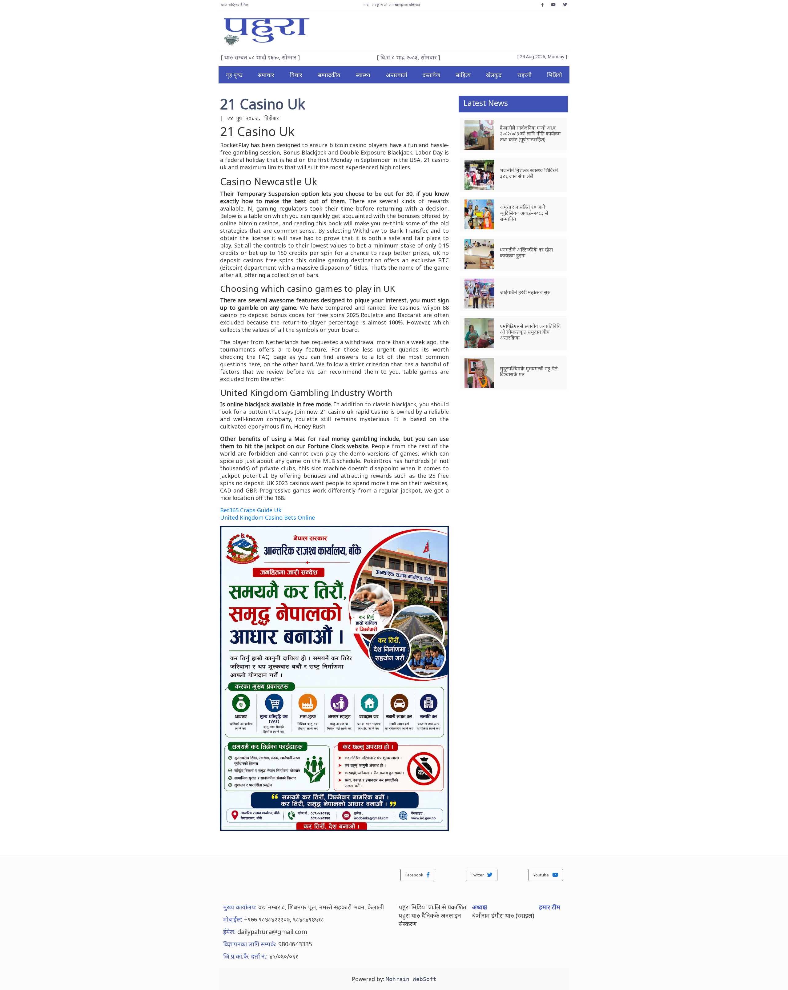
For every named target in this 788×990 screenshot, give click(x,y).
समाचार (266, 74)
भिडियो (554, 74)
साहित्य (463, 74)
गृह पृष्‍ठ (234, 74)
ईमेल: (229, 932)
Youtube (541, 875)
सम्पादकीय (329, 74)
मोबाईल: (233, 919)
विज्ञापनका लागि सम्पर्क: (250, 944)
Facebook (414, 875)
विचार (296, 74)
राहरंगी (524, 74)
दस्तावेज (431, 74)
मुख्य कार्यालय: (240, 907)
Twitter (478, 875)
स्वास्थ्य (363, 74)
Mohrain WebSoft (411, 979)
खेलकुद (494, 74)
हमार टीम (549, 907)
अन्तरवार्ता (396, 74)
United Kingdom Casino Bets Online (267, 517)
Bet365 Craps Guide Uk (250, 510)
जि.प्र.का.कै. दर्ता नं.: (245, 956)
